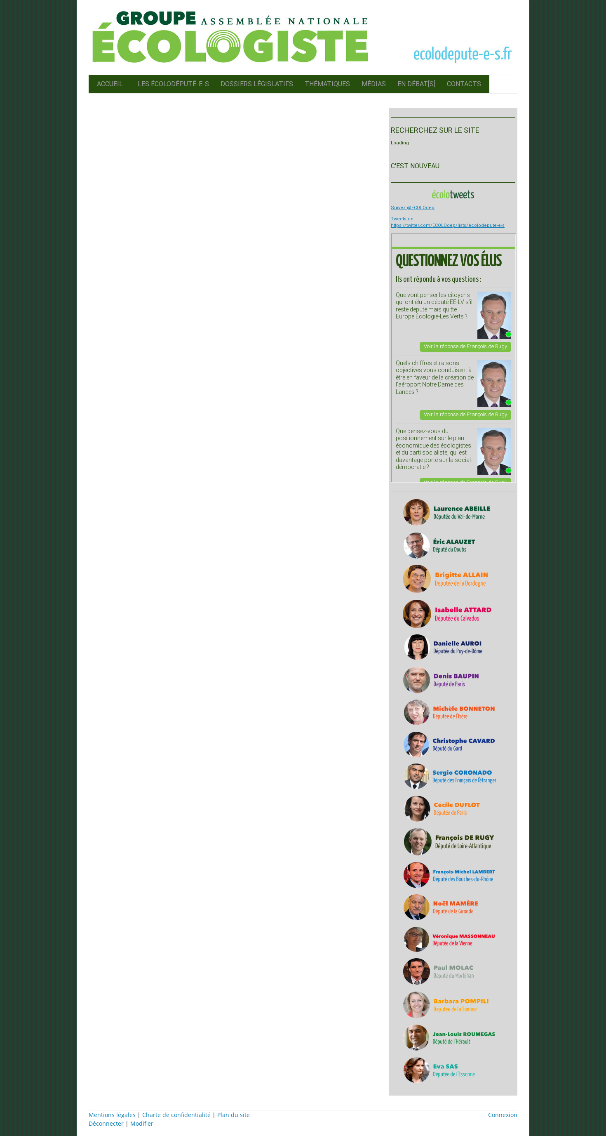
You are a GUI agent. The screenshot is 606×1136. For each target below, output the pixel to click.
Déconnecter (107, 1123)
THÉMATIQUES (327, 84)
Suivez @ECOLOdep (413, 207)
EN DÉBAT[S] (416, 84)
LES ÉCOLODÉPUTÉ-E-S (173, 84)
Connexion (502, 1115)
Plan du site (233, 1115)
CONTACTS (464, 84)
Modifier (141, 1123)
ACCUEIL (110, 84)
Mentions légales (112, 1115)
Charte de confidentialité (176, 1115)
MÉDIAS (374, 84)
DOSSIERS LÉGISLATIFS (257, 84)
